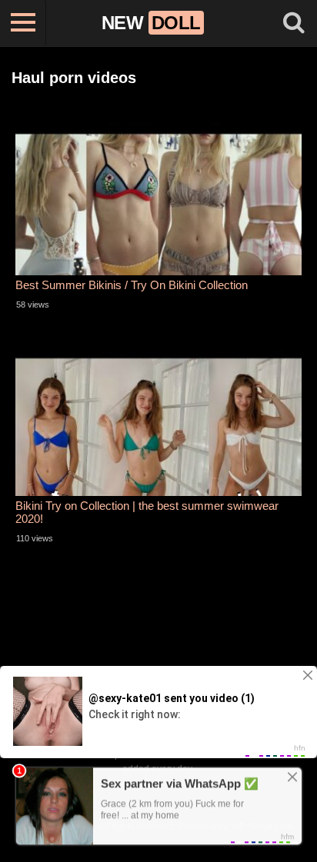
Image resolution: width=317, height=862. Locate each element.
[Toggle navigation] (23, 23)
